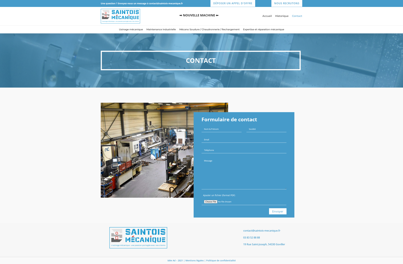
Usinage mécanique (131, 29)
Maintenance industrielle (161, 29)
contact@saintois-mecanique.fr (166, 3)
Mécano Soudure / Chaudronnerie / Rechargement (209, 29)
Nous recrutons (286, 3)
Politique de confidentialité (221, 260)
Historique (282, 16)
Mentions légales (194, 260)
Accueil (267, 16)
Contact (297, 16)
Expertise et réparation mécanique (263, 29)
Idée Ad (171, 260)
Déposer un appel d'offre (232, 3)
